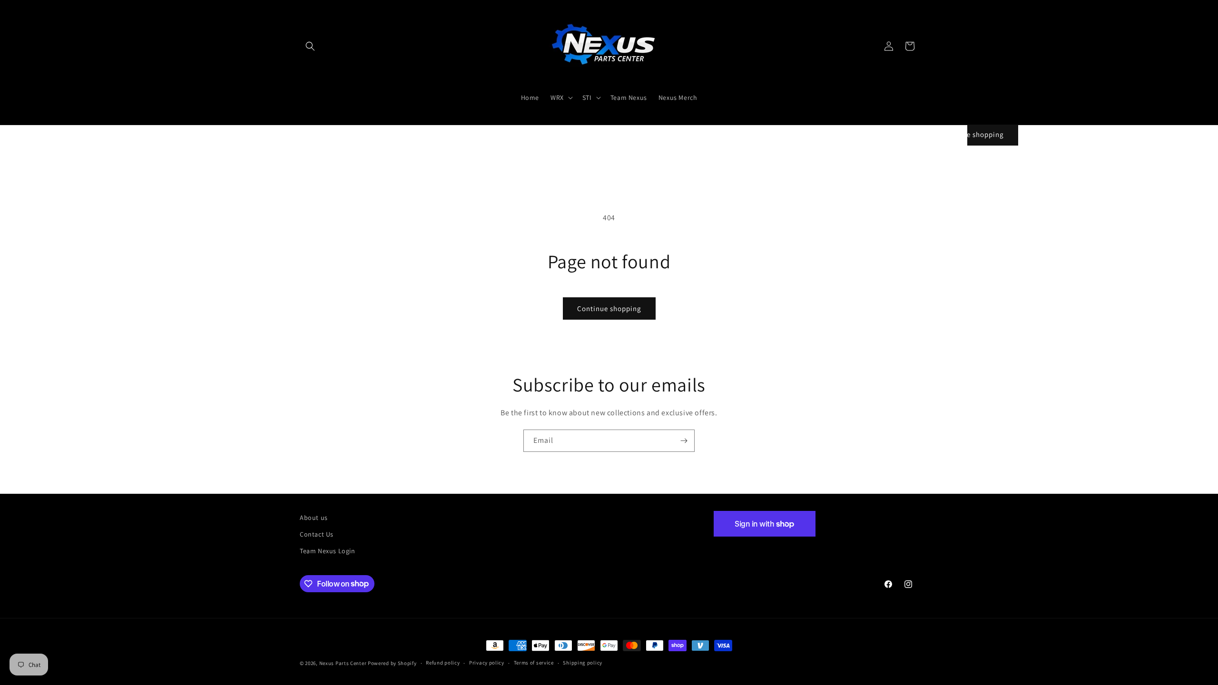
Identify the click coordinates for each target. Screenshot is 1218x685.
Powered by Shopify (392, 663)
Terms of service (534, 662)
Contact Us (317, 534)
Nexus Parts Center (343, 663)
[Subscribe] (683, 441)
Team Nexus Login (327, 551)
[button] (310, 46)
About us (314, 517)
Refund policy (443, 662)
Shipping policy (582, 662)
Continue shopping (609, 308)
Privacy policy (486, 662)
